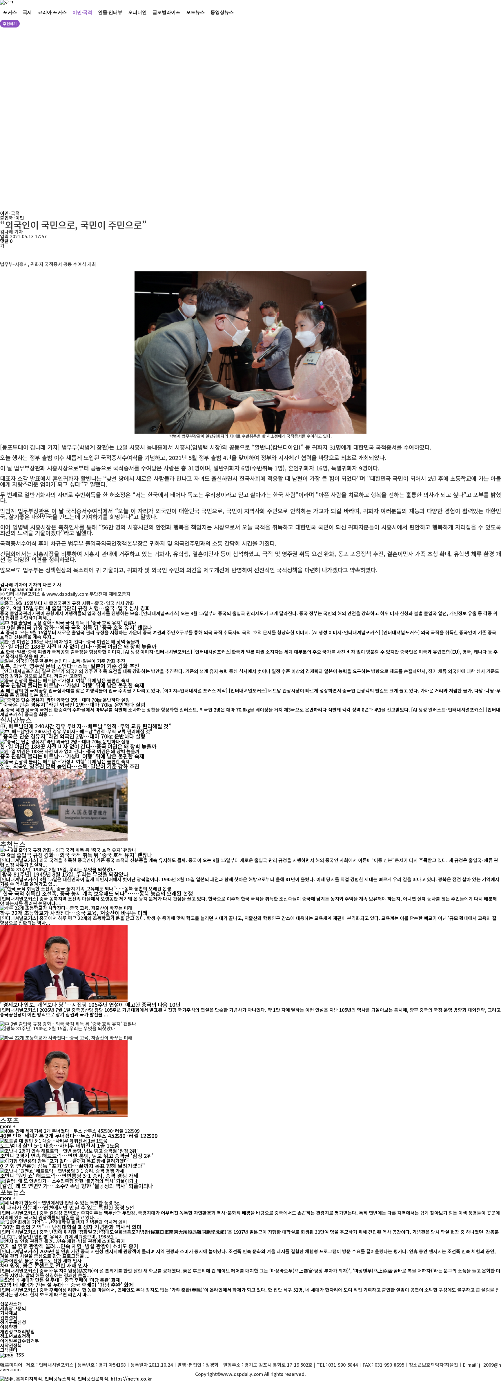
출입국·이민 (12, 217)
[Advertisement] (177, 124)
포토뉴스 (195, 12)
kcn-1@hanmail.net (21, 589)
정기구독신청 (13, 1322)
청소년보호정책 (15, 1335)
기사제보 (8, 1312)
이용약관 (8, 1326)
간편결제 (8, 1317)
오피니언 (137, 12)
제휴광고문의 (13, 1308)
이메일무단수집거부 (19, 1340)
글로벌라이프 (166, 12)
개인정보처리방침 (17, 1331)
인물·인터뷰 (110, 12)
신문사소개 (11, 1303)
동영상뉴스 (222, 12)
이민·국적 (82, 12)
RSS (19, 1354)
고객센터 (8, 1349)
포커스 (10, 12)
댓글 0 (6, 240)
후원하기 (10, 23)
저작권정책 (11, 1345)
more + (8, 1126)
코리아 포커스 (52, 12)
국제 (27, 12)
